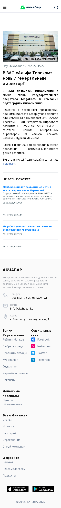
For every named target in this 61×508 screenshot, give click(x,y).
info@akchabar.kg (21, 308)
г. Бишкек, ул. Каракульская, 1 (29, 319)
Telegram (9, 163)
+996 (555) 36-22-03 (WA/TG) (28, 298)
